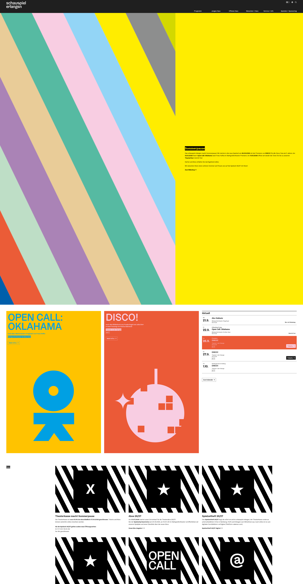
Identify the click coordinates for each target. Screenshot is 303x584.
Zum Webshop (190, 170)
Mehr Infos (13, 343)
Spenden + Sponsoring (289, 11)
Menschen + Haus (252, 11)
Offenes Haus (233, 11)
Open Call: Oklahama (221, 329)
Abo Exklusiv (217, 318)
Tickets (290, 346)
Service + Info (268, 11)
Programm (198, 11)
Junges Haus (215, 11)
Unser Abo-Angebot (136, 528)
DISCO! (215, 340)
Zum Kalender (208, 380)
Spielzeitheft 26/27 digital (211, 528)
